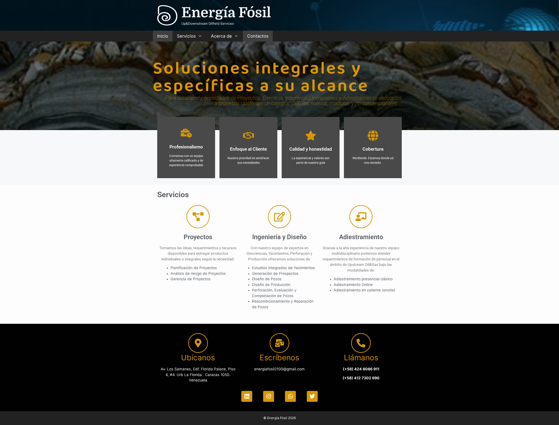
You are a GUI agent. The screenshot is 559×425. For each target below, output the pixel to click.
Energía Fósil (226, 13)
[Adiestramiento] (361, 216)
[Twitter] (312, 396)
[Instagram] (268, 396)
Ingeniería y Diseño (279, 237)
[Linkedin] (246, 396)
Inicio (162, 36)
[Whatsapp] (290, 396)
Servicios (186, 36)
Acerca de (221, 36)
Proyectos (198, 237)
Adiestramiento (361, 237)
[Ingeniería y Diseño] (279, 216)
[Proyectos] (198, 216)
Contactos (257, 36)
